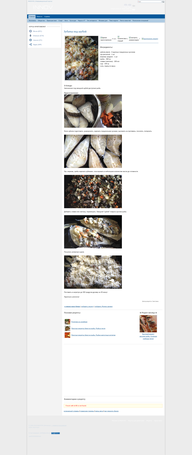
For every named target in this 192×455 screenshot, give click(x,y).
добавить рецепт (87, 306)
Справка (47, 16)
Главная (32, 16)
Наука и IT (81, 20)
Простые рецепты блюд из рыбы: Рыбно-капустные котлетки (93, 335)
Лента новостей (125, 20)
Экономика (32, 20)
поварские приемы (87, 411)
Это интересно (92, 20)
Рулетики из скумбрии (79, 322)
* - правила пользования (58, 425)
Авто (66, 20)
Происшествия (52, 20)
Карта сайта (158, 421)
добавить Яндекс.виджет (104, 306)
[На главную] (43, 10)
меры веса (99, 411)
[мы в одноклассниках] (130, 6)
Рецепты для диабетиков (136, 421)
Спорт (61, 20)
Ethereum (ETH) (38, 36)
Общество (41, 20)
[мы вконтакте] (126, 6)
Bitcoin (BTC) (37, 31)
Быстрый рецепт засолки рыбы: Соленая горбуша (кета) (148, 336)
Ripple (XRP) (37, 44)
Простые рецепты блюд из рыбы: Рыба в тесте (88, 328)
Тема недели (113, 20)
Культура (73, 20)
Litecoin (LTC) (37, 40)
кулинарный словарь (71, 411)
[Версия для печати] (150, 39)
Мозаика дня (103, 20)
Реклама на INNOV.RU (119, 421)
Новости (39, 16)
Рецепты (149, 421)
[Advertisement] (113, 370)
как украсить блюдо (111, 411)
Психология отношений (140, 20)
